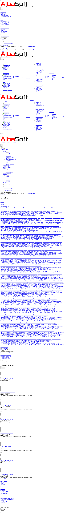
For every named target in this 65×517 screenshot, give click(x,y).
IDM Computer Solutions (34, 282)
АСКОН (17, 234)
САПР (51, 207)
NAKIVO (6, 260)
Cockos (25, 284)
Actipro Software (30, 320)
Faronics (28, 283)
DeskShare (8, 337)
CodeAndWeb (25, 267)
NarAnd (10, 276)
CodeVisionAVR (6, 342)
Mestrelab (38, 295)
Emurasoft (50, 240)
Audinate (55, 324)
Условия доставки (4, 494)
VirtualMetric (25, 312)
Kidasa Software (6, 284)
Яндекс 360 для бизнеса (27, 250)
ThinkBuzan (37, 243)
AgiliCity (48, 234)
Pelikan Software (22, 341)
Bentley (26, 230)
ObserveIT (19, 235)
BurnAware (29, 272)
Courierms (45, 282)
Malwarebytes (23, 345)
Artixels (50, 220)
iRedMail (36, 258)
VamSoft (41, 335)
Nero (11, 255)
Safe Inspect (53, 275)
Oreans (34, 295)
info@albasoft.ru (4, 45)
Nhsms (13, 230)
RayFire (30, 211)
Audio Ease (57, 258)
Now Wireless (52, 250)
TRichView (12, 256)
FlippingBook (14, 329)
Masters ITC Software (44, 222)
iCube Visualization (31, 254)
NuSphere (41, 322)
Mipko (29, 340)
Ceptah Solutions (17, 238)
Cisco (38, 309)
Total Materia (49, 344)
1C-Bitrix (17, 243)
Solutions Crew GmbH (25, 332)
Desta (34, 226)
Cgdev (11, 236)
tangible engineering (30, 270)
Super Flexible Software (40, 223)
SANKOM (53, 285)
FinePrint (56, 296)
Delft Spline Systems (42, 269)
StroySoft (33, 260)
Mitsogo (28, 229)
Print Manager (58, 260)
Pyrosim (29, 325)
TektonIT (26, 325)
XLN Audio (10, 339)
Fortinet (49, 287)
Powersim (53, 332)
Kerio (36, 252)
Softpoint (12, 254)
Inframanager (12, 284)
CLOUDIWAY (7, 256)
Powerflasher (39, 323)
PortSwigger (13, 280)
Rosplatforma (14, 258)
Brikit (25, 276)
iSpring (41, 245)
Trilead (3, 302)
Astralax (45, 263)
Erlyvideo (50, 317)
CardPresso (11, 242)
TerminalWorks (7, 332)
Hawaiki (44, 228)
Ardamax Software (55, 302)
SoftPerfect (48, 322)
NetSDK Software (30, 337)
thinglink (44, 335)
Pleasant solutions (6, 254)
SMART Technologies (57, 232)
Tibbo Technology (10, 298)
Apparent (52, 252)
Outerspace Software (33, 318)
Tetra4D (51, 258)
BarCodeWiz (14, 229)
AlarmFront (50, 260)
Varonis (19, 271)
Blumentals (41, 254)
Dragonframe (54, 223)
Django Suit (41, 271)
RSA (21, 215)
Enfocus (46, 223)
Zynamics (22, 279)
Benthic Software (15, 236)
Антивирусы (31, 207)
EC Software (6, 315)
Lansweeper (41, 242)
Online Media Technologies (9, 312)
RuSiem (5, 327)
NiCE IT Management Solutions (43, 299)
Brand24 (6, 232)
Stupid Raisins (51, 301)
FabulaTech (55, 339)
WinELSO (9, 285)
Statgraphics (38, 232)
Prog (23, 307)
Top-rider (33, 256)
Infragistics (37, 260)
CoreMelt (34, 291)
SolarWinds (41, 328)
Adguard (12, 334)
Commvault (11, 219)
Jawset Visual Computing (39, 311)
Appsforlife (16, 211)
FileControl (43, 277)
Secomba (36, 216)
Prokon (11, 231)
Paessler (20, 316)
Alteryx (53, 283)
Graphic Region (37, 300)
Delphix (27, 219)
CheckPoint (38, 251)
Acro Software (50, 329)
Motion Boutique (45, 340)
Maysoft (40, 218)
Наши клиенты (4, 487)
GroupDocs (20, 322)
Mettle (5, 270)
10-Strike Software (30, 336)
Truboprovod (24, 306)
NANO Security (45, 287)
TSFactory (37, 222)
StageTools (23, 231)
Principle (7, 239)
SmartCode (34, 247)
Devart (5, 311)
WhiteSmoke (6, 290)
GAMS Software (55, 317)
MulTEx (36, 284)
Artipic (59, 280)
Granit (13, 260)
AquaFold (25, 329)
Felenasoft (5, 230)
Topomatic (27, 316)
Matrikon (33, 343)
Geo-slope (54, 334)
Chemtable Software (40, 312)
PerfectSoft (57, 288)
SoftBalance (11, 238)
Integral (13, 271)
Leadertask (43, 314)
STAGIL (6, 250)
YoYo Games (23, 270)
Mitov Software (10, 272)
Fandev (7, 262)
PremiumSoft (6, 276)
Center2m (23, 298)
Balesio (49, 283)
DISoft (13, 216)
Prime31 (35, 220)
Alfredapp (46, 240)
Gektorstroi (28, 341)
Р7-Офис (8, 268)
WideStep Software (23, 224)
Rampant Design (52, 320)
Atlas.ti (21, 240)
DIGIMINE (31, 213)
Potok (24, 340)
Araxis (45, 231)
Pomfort (41, 235)
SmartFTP (46, 317)
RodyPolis (17, 312)
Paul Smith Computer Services (17, 318)
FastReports (17, 301)
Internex (32, 340)
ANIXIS (18, 240)
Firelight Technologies (47, 328)
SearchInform (32, 280)
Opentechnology (30, 317)
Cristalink (40, 293)
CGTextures (14, 306)
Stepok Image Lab (20, 251)
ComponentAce (25, 293)
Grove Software (30, 226)
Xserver (11, 222)
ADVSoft (55, 226)
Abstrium (22, 284)
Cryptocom (22, 343)
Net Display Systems (18, 226)
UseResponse (23, 304)
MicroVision (28, 243)
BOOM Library (47, 227)
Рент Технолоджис (16, 333)
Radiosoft (23, 316)
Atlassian (31, 231)
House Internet (34, 319)
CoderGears (6, 294)
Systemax (42, 304)
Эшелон (29, 260)
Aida (56, 332)
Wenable (32, 311)
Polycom (52, 292)
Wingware (33, 243)
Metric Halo (19, 306)
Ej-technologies (57, 292)
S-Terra (47, 335)
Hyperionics (49, 302)
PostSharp (25, 226)
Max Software (47, 303)
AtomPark (21, 300)
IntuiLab (17, 323)
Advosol (6, 333)
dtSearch (31, 253)
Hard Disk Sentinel (28, 331)
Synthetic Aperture (12, 270)
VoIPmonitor (23, 336)
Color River (45, 252)
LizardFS (40, 340)
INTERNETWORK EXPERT (28, 215)
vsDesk (6, 263)
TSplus (14, 237)
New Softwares (14, 244)
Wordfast (38, 327)
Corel (20, 243)
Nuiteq (47, 211)
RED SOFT (51, 324)
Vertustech (49, 291)
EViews (48, 286)
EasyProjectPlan (13, 326)
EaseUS (33, 211)
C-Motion (42, 279)
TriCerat (42, 300)
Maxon (36, 246)
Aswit (31, 247)
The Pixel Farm (43, 253)
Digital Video (28, 334)
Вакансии (3, 486)
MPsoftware (29, 303)
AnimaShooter (56, 236)
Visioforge (27, 318)
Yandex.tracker (18, 340)
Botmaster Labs (49, 331)
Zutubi (45, 275)
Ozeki (7, 275)
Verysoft (43, 303)
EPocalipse (39, 316)
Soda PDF (42, 264)
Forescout (46, 341)
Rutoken (59, 271)
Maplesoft (34, 312)
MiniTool (4, 216)
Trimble (16, 230)
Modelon (6, 245)
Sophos (16, 344)
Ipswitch (43, 294)
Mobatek (21, 312)
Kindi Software (54, 291)
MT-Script (44, 224)
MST (53, 256)
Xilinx (34, 222)
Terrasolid (22, 255)
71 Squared (39, 231)
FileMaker (20, 266)
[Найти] (2, 9)
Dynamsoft (24, 212)
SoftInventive (42, 326)
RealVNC (14, 212)
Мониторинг (47, 207)
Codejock (25, 221)
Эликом (13, 344)
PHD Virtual (9, 299)
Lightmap (9, 311)
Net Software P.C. (46, 245)
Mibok (35, 276)
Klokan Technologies (48, 339)
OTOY (12, 235)
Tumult (12, 251)
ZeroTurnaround (15, 322)
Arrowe (20, 293)
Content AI (11, 248)
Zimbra (37, 314)
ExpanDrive (6, 252)
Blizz (9, 245)
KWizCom (11, 343)
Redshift (24, 264)
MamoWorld (38, 302)
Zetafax (25, 223)
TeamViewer (59, 306)
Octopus (9, 235)
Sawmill (19, 287)
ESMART (49, 332)
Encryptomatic (36, 238)
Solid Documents (15, 341)
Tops (7, 270)
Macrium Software (49, 277)
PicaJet (9, 258)
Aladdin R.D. (14, 279)
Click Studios (31, 216)
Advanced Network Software (21, 268)
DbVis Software (37, 307)
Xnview (16, 275)
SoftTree (16, 287)
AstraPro (10, 247)
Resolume (33, 223)
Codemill (32, 237)
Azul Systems (26, 309)
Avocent (54, 220)
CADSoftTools (7, 274)
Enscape (57, 253)
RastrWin (36, 266)
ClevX (10, 341)
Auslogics (27, 231)
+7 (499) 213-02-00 (5, 36)
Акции (2, 483)
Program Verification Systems (53, 282)
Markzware (12, 332)
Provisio (50, 310)
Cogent (32, 342)
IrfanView (44, 234)
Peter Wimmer (29, 335)
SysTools (20, 220)
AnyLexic (9, 269)
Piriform (5, 323)
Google (26, 269)
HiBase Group (58, 218)
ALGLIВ (14, 246)
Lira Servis (11, 324)
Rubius (25, 259)
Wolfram (6, 220)
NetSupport (9, 322)
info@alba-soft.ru (31, 46)
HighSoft (31, 301)
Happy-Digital (42, 283)
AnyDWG (58, 334)
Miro (27, 244)
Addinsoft (30, 228)
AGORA (16, 298)
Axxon (53, 263)
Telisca (43, 318)
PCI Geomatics (8, 279)
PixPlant (46, 271)
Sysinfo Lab (42, 317)
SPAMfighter (25, 322)
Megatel (41, 307)
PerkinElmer (35, 345)
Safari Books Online (32, 308)
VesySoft (9, 278)
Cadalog (7, 248)
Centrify (20, 277)
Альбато (28, 274)
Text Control (51, 211)
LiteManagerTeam (11, 223)
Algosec (46, 284)
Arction (9, 229)
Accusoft (38, 279)
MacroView (25, 266)
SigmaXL (6, 306)
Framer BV (12, 295)
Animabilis (29, 329)
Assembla (11, 315)
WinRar (50, 319)
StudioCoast (55, 327)
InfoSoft (26, 232)
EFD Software (25, 256)
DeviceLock (30, 322)
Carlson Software (7, 266)
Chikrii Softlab (34, 323)
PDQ (45, 331)
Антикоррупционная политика (7, 499)
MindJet (6, 329)
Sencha (27, 277)
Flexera (25, 300)
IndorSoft (47, 319)
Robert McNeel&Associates (24, 237)
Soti (44, 271)
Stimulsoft (14, 316)
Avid (33, 279)
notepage (13, 278)
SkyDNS (17, 277)
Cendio (31, 332)
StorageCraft (44, 218)
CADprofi (54, 306)
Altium (49, 244)
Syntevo (7, 302)
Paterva (30, 291)
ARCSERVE (30, 244)
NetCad (16, 223)
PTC (52, 322)
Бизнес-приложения (18, 207)
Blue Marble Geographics (13, 310)
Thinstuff (50, 223)
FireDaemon (49, 232)
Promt (18, 253)
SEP (17, 267)
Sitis (22, 340)
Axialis (59, 252)
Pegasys (18, 215)
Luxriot (28, 280)
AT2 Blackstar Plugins (16, 276)
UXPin (11, 271)
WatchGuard (48, 336)
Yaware (28, 247)
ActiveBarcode (58, 278)
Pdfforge (54, 335)
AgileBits (11, 292)
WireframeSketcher (56, 322)
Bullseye (26, 218)
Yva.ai (22, 278)
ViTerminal (20, 339)
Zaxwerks (38, 298)
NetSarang (56, 301)
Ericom (22, 222)
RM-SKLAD (48, 285)
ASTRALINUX (31, 246)
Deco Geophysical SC (41, 285)
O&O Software (22, 234)
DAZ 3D (8, 236)
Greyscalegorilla (20, 263)
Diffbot (49, 252)
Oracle (3, 237)
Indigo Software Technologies (52, 280)
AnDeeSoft (38, 296)
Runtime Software (19, 247)
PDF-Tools (41, 282)
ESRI (30, 251)
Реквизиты (3, 489)
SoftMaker (33, 339)
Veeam (57, 220)
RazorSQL (46, 300)
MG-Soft (35, 237)
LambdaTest (25, 327)
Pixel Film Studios (33, 235)
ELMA (5, 298)
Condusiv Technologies (32, 230)
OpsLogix (36, 274)
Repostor (13, 340)
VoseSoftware (9, 267)
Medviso (26, 234)
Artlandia (52, 303)
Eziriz (58, 319)
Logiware (20, 223)
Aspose (28, 258)
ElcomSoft (24, 311)
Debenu (21, 272)
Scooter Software (11, 286)
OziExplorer (5, 247)
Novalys (29, 326)
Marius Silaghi (26, 287)
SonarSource (11, 328)
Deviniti (51, 226)
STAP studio (18, 325)
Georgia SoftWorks (32, 263)
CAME (28, 222)
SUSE (15, 319)
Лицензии (3, 490)
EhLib (13, 331)
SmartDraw (58, 326)
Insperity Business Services (49, 288)
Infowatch (35, 267)
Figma (32, 292)
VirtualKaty (27, 310)
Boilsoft (5, 269)
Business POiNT (6, 253)
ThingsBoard (46, 262)
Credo (31, 296)
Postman (5, 282)
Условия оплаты (4, 493)
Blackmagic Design (35, 329)
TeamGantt (19, 326)
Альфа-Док (22, 232)
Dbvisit (22, 259)
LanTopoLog (25, 239)
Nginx (22, 287)
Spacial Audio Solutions (49, 311)
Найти (2, 509)
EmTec (22, 325)
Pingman (29, 266)
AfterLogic (44, 261)
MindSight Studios (13, 314)
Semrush (14, 267)
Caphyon (38, 286)
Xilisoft (40, 211)
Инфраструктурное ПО (39, 207)
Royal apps (24, 214)
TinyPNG (46, 298)
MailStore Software (41, 272)
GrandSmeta (47, 327)
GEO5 (13, 301)
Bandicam (6, 347)
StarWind (44, 322)
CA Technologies (35, 218)
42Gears (34, 232)
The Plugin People (19, 327)
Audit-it (15, 328)
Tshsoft (6, 318)
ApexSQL (35, 341)
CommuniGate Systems (44, 278)
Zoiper (3, 322)
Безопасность (3, 207)
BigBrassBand (22, 301)
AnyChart (33, 325)
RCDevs (4, 291)
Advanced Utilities (18, 311)
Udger (42, 231)
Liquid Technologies (47, 247)
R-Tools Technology (32, 327)
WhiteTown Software (44, 296)
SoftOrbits (28, 345)
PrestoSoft (49, 218)
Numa (10, 252)
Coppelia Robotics (37, 324)
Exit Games (11, 214)
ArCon (23, 230)
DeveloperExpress (11, 250)
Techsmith (47, 226)
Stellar (42, 341)
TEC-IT (6, 328)
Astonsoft (38, 253)
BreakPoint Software (18, 214)
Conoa (42, 288)
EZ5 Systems (35, 301)
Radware (28, 264)
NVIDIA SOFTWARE (57, 344)
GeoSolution (18, 228)
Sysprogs (22, 308)
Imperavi (9, 234)
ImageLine (29, 285)
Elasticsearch (8, 291)
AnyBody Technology (25, 238)
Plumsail (23, 216)
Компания (8, 176)
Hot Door (48, 253)
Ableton (38, 319)
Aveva (15, 215)
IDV (16, 222)
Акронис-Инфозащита (20, 331)
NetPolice (45, 332)
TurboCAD (30, 232)
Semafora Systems (8, 261)
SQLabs (5, 293)
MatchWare (44, 323)
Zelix (8, 238)
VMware (54, 333)
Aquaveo (7, 309)
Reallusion (42, 298)
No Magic (31, 309)
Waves (50, 278)
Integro (43, 284)
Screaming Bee (20, 258)
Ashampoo (16, 227)
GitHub (19, 332)
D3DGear (18, 294)
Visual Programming (34, 271)
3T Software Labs (48, 333)
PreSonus (31, 293)
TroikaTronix (40, 246)
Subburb (29, 292)
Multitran (26, 343)
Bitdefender (11, 309)
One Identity (20, 274)
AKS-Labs (40, 284)
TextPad (34, 253)
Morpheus (20, 230)
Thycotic (32, 255)
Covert (22, 221)
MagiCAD (29, 252)
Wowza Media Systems (35, 334)
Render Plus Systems (36, 304)
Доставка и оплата (5, 491)
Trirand (5, 264)
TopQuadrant (29, 212)
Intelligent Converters (17, 285)
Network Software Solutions (16, 307)
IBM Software (27, 248)
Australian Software (12, 213)
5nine (48, 310)
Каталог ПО (8, 153)
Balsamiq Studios (8, 331)
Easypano (29, 223)
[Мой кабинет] (1, 135)
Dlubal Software (7, 287)
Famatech (10, 316)
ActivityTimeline (9, 300)
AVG (16, 271)
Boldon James (6, 303)
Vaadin (45, 264)
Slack (53, 242)
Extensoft (16, 269)
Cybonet (29, 319)
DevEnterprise (16, 320)
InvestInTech (10, 282)
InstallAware (34, 262)
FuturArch (27, 301)
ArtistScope (10, 333)
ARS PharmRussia (34, 261)
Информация (3, 495)
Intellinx (18, 272)
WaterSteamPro (25, 323)
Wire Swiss (27, 344)
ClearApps (14, 294)
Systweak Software (23, 296)
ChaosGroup (20, 267)
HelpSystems (32, 287)
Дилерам (2, 500)
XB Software (20, 329)
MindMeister (32, 310)
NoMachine (44, 236)
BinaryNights (26, 251)
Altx (7, 320)
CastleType (15, 282)
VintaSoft (58, 335)
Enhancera (36, 340)
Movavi (19, 222)
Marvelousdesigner (6, 307)
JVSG (35, 286)
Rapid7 (16, 335)
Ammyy (27, 216)
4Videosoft (20, 254)
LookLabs (42, 334)
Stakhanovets (37, 212)
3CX (6, 322)
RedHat (36, 310)
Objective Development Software (22, 262)
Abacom (50, 242)
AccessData (55, 262)
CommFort (30, 328)
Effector (15, 253)
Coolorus (53, 272)
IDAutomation (40, 252)
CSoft (14, 228)
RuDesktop (34, 251)
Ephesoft (5, 238)
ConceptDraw (7, 271)
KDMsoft (47, 294)
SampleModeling (35, 335)
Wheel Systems (17, 324)
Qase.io (42, 275)
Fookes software (22, 310)
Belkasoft (56, 244)
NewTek (31, 344)
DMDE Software (42, 226)
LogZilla (48, 256)
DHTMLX (46, 312)
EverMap (22, 299)
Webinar (57, 250)
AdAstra (39, 303)
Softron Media (53, 343)
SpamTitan (39, 277)
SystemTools (20, 211)
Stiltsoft (10, 294)
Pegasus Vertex (40, 332)
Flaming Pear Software (28, 227)
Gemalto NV (10, 320)
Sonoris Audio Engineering (22, 319)
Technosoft (34, 331)
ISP (38, 290)
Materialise (6, 310)
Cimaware (26, 228)
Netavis (25, 302)
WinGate (16, 259)
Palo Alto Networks (43, 329)
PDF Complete (46, 235)
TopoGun (41, 256)
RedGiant (42, 243)
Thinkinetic (24, 244)
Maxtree (5, 336)
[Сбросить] (1, 366)
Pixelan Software (39, 228)
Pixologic (35, 231)
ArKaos (19, 298)
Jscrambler (16, 317)
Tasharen (31, 314)
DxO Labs (51, 212)
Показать (3, 367)
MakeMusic (36, 336)
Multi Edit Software (25, 291)
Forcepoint (12, 226)
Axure (4, 248)
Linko (29, 290)
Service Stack (37, 317)
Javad (46, 260)
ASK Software (13, 268)
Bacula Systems (53, 248)
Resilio (29, 323)
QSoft (31, 245)
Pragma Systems (35, 328)
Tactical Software (56, 304)
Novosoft (11, 240)
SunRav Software (53, 235)
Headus (24, 253)
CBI (24, 318)
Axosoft (51, 245)
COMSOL (29, 286)
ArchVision (46, 242)
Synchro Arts (35, 293)
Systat (22, 239)
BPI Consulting (18, 278)
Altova (35, 302)
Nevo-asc (49, 290)
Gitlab (3, 318)
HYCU (51, 327)
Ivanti (17, 218)
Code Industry (30, 295)
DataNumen (48, 275)
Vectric (31, 341)
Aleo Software (42, 260)
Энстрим (39, 315)
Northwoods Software (42, 345)
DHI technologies (44, 292)
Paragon (51, 262)
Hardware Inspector (11, 323)
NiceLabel (19, 244)
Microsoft (13, 304)
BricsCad (7, 341)
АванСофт (17, 252)
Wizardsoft (12, 317)
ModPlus (17, 296)
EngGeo (49, 318)
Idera (32, 326)
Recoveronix (6, 214)
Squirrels (27, 213)
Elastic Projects (39, 308)
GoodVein (14, 239)
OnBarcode (18, 291)
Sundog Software (52, 326)
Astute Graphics (33, 248)
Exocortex (15, 231)
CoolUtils (40, 274)
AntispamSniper (17, 248)
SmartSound (30, 299)
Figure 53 (35, 332)
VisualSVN (16, 334)
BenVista (30, 218)
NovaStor (27, 298)
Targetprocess (7, 295)
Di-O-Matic (39, 234)
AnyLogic (25, 320)
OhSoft (8, 319)
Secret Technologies (16, 299)
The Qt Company (35, 278)
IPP (45, 304)
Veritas (20, 227)
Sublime (56, 227)
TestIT (43, 316)
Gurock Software (23, 286)
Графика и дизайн (10, 207)
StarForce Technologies (43, 301)
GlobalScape (26, 263)
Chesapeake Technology (32, 268)
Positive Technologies (45, 248)
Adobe (16, 308)
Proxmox (37, 254)
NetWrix (31, 345)
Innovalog (4, 243)
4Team (7, 216)
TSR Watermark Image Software (32, 242)
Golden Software (35, 240)
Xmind (5, 272)
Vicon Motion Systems (11, 345)
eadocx (48, 337)
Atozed (24, 339)
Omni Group (32, 283)
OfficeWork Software (10, 259)
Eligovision (24, 335)
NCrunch (47, 326)
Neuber (25, 271)
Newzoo (30, 262)
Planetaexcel (44, 337)
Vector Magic (17, 264)
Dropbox (53, 318)
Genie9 (28, 271)
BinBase (28, 253)
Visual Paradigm (25, 282)
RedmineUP (24, 285)
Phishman (12, 245)
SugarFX (6, 278)
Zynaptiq (58, 286)
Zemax (14, 243)
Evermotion (49, 263)
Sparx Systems (38, 288)
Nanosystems (32, 264)
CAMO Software (36, 244)
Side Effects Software (32, 234)
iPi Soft (32, 300)
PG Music (30, 269)
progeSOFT (5, 244)
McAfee (37, 291)
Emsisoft (33, 212)
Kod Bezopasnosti (14, 266)
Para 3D (32, 238)
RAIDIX (35, 292)
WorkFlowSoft (29, 240)
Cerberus (50, 213)
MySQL (22, 276)
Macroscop (27, 275)
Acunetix (29, 256)
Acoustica (39, 247)
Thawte (15, 235)
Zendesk (46, 283)
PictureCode (12, 308)
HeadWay (37, 283)
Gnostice (40, 236)
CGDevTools (44, 274)
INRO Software (12, 335)
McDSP (56, 311)
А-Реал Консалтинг (31, 333)
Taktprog (18, 232)
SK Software (6, 224)
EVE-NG (26, 328)
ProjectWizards (51, 284)
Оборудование (4, 481)
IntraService (12, 319)
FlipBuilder (43, 268)
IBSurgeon (25, 254)
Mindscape (4, 326)
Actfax (9, 296)
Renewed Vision (30, 224)
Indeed (26, 340)
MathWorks (18, 270)
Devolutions (15, 292)
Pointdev (4, 345)
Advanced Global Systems (40, 280)
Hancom (13, 252)
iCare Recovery (48, 272)
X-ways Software (40, 331)
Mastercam (15, 240)
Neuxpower (17, 260)
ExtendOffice (19, 212)
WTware (24, 314)
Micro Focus (52, 227)
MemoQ (10, 329)
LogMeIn (53, 218)
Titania (8, 242)
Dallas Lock (17, 284)
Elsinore (9, 293)
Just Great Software (18, 245)
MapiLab (6, 286)
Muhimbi (13, 327)
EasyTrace (40, 287)
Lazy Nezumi (44, 344)
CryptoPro (38, 263)
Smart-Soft (25, 258)
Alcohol (21, 253)
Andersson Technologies (20, 213)
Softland (42, 251)
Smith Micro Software (37, 344)
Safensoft (8, 326)
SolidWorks (11, 253)
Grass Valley (25, 211)
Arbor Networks (56, 212)
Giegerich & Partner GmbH (27, 220)
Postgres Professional (17, 336)
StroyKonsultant (24, 280)
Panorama (39, 248)
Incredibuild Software (12, 263)
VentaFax (22, 248)
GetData (44, 336)
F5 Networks (59, 314)
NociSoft (16, 332)
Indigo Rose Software (24, 246)
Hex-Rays (27, 288)
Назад (8, 152)
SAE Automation (18, 250)
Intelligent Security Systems (48, 267)
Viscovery (29, 236)
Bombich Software (51, 308)
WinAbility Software (38, 337)
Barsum (25, 247)
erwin (13, 261)
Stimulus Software (54, 274)
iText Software (35, 303)
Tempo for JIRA (24, 292)
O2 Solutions (37, 215)
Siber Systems (13, 293)
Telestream (21, 260)
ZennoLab (24, 333)
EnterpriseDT (36, 255)
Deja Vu (32, 324)
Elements (55, 245)
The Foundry (26, 235)
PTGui (14, 220)
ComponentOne (22, 334)
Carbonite (19, 309)
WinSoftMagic (7, 215)
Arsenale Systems (22, 337)
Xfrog (44, 254)
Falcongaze (37, 211)
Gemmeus (39, 237)
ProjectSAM (35, 269)
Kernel (61, 286)
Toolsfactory (31, 294)
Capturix (51, 335)
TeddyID (53, 336)
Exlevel (48, 250)
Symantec (32, 276)
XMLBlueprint (7, 255)
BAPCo (29, 302)
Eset (27, 307)
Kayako (19, 231)
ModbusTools (52, 234)
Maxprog (38, 267)
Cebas (48, 264)
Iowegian (5, 222)
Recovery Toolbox (8, 340)
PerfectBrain (19, 282)
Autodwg (7, 237)
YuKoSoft (26, 299)
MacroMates (11, 302)
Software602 (15, 315)
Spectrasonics (20, 275)
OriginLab (5, 285)
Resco (43, 213)
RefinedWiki (37, 264)
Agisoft (9, 244)
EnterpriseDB (41, 240)
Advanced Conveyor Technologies (20, 283)
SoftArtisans (51, 296)
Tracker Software (36, 245)
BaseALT (6, 212)
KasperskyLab (5, 301)
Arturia (25, 307)
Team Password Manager (25, 324)
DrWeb (8, 222)
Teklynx (12, 227)
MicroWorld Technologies (37, 250)
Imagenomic (6, 343)
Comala (5, 319)
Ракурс (4, 259)
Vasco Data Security (38, 213)
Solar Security (3, 211)
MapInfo (42, 244)
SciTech (28, 296)
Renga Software (12, 224)
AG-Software (29, 304)
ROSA (17, 337)
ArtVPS (20, 323)
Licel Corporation (33, 275)
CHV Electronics (38, 239)
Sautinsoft (34, 228)
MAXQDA (22, 295)
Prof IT (32, 302)
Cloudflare (9, 327)
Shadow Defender (7, 334)
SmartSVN (21, 320)
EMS (21, 333)
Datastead (11, 237)
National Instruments (38, 224)
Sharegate (5, 231)
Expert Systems (6, 292)
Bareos (39, 258)
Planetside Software (28, 279)
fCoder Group (53, 337)
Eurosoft (47, 269)
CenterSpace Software (18, 242)
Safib (7, 218)
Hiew (5, 218)
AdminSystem (17, 286)
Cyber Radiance (42, 333)
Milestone (6, 344)
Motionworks (34, 315)
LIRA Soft (30, 267)
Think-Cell (29, 306)
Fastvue (37, 226)
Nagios (46, 318)
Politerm (28, 276)
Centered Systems (36, 326)
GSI (11, 277)
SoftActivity (48, 236)
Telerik (2, 282)
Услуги (7, 170)
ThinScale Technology (12, 232)
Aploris (34, 314)
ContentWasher (5, 251)
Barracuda (14, 218)
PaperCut (18, 246)
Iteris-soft (33, 252)
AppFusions (6, 314)
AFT (7, 234)
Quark (22, 227)
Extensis (18, 343)
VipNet (26, 295)
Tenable (13, 262)
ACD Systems (19, 314)
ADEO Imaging (21, 344)
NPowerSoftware (42, 320)
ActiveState (48, 238)
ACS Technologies (23, 252)
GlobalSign (6, 240)
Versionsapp (42, 295)
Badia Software (21, 218)
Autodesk (24, 342)
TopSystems (16, 254)
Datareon (16, 256)
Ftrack (35, 320)
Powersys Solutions (16, 255)
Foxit (53, 319)
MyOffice (37, 256)
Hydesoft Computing (37, 306)
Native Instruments (50, 231)
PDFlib (42, 263)
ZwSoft (53, 328)
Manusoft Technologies (17, 290)
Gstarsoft (21, 236)
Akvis (51, 286)
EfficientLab (56, 242)
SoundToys (13, 296)
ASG (3, 287)
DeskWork (10, 301)
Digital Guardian (27, 255)
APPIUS (24, 277)
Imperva (34, 296)
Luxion (24, 242)
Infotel (21, 264)
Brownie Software (31, 284)
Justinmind (6, 258)
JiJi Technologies (9, 228)
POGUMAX (10, 336)
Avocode (20, 315)
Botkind (53, 260)
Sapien (9, 280)
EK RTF (26, 308)
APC (5, 304)
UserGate (47, 220)
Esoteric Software (20, 328)
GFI (6, 299)
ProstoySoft (9, 230)
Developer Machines (28, 278)
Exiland (55, 231)
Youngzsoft (28, 311)
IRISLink (39, 341)
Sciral (15, 251)
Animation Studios (20, 229)
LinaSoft (55, 277)
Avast (29, 307)
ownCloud (40, 216)
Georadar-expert (47, 309)
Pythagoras (18, 345)
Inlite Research (10, 243)
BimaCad (15, 339)
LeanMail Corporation (44, 258)
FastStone (35, 309)
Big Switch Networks (52, 298)
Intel (32, 306)
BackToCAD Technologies (15, 221)
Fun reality (48, 254)
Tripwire (44, 211)
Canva (42, 247)
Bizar (41, 267)
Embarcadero (53, 253)
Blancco (6, 296)
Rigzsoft (56, 252)
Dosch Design (57, 283)
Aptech (17, 293)
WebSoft (19, 308)
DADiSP (39, 275)
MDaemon (47, 237)
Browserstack (7, 308)
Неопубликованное (33, 277)
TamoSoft (14, 288)
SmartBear (59, 231)
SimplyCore (39, 318)
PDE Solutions (54, 287)
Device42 (10, 344)
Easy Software (25, 315)
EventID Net (31, 219)
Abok (49, 292)
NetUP (14, 343)
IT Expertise (13, 291)
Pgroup (12, 269)
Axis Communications (52, 271)
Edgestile (39, 268)
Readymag (14, 247)
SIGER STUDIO (40, 262)
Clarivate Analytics (45, 324)
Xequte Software (36, 227)
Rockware (11, 283)
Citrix (38, 320)
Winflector (18, 239)
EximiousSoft (10, 220)
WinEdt (18, 279)
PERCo (32, 307)
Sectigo (22, 228)
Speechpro (24, 219)
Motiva (47, 320)
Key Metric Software (55, 290)
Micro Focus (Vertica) (41, 220)
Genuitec (12, 337)
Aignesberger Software (39, 339)
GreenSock (6, 335)
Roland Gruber (7, 221)
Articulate (40, 261)
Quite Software (26, 294)
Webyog (25, 222)
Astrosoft (11, 290)
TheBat (31, 222)
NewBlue (10, 288)
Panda (8, 325)
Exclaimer (25, 274)
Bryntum (57, 337)
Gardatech (26, 260)
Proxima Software (30, 214)
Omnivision (23, 243)
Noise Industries (50, 345)
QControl (15, 272)
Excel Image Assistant (23, 317)
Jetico (40, 314)
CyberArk (25, 236)
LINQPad (6, 213)
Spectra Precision (16, 300)
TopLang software (33, 316)
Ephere (15, 337)
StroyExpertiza (24, 326)
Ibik (5, 341)
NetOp (6, 339)
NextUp (30, 312)
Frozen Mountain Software (19, 302)
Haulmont (30, 343)
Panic (17, 316)
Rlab (17, 339)
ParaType (36, 294)
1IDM (6, 226)
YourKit (25, 272)
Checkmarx (29, 300)
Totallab (27, 314)
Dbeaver (40, 294)
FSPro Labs (28, 339)
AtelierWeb (41, 309)
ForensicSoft (4, 277)
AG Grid (37, 333)
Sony (44, 327)
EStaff (26, 290)
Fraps (51, 256)
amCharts (45, 291)
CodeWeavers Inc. (21, 269)
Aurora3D (10, 216)
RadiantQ (32, 274)
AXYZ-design (44, 306)
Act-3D (4, 228)
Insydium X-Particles (48, 243)
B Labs (48, 274)
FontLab (20, 256)
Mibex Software (32, 288)
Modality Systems (32, 298)
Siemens (10, 239)
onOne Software (31, 239)
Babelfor (58, 222)
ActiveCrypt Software (20, 288)
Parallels (9, 318)
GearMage (10, 212)
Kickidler (22, 271)
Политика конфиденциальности (7, 498)
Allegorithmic (44, 302)
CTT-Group (49, 306)
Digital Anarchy (11, 275)
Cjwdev (8, 277)
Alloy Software (50, 323)
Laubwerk (30, 315)
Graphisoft (41, 336)
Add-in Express (42, 238)
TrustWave (52, 244)
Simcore (10, 262)
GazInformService (14, 274)
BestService (7, 317)
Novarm (17, 237)
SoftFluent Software (43, 255)
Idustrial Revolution (48, 334)
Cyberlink (10, 218)
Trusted (13, 277)
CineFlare (20, 342)
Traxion (12, 287)
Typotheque (28, 261)
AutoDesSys (44, 308)
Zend (11, 342)
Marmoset (59, 332)
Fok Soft (6, 235)
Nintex (14, 222)
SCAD (17, 220)
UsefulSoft (6, 280)
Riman (22, 235)
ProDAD (33, 266)
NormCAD (44, 239)
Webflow (4, 262)
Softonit (9, 251)
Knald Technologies (34, 290)
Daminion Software (11, 264)
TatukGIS (39, 292)
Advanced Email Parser (13, 303)
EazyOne (45, 250)
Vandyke (17, 224)
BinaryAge (54, 243)
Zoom (5, 242)
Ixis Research (36, 322)
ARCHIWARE (6, 219)
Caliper (53, 213)
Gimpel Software (18, 216)
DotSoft (59, 311)
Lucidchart (18, 280)
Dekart (19, 259)
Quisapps (41, 327)
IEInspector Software (44, 212)
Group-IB (41, 291)
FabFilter (38, 235)
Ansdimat (13, 311)
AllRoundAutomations (22, 303)
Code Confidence (49, 304)
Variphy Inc (8, 211)
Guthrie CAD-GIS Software (20, 261)
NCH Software (34, 285)
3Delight (44, 256)
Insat (24, 275)
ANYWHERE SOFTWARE (41, 343)
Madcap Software (7, 227)
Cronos (25, 229)
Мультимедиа (26, 207)
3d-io (54, 258)
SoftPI (56, 319)
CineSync (8, 231)
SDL (22, 309)
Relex (11, 246)
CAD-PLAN (42, 215)
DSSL (5, 267)
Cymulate (15, 309)
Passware (10, 260)
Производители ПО (5, 479)
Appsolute (43, 237)
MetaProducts (44, 315)
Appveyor (12, 215)
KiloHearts (8, 304)
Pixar (52, 236)
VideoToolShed (53, 264)
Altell (9, 226)
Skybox (23, 290)
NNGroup (6, 288)
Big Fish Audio (44, 232)
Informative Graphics (52, 222)
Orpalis (35, 279)
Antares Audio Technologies (51, 314)
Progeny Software (43, 286)
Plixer (7, 316)
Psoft (23, 223)
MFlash (48, 343)
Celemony (50, 312)
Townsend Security (18, 219)
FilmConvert (43, 319)
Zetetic (12, 211)
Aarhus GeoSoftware (42, 310)
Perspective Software (26, 245)
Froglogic (46, 213)
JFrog (5, 246)
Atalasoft (10, 306)
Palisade (57, 275)
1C (45, 251)
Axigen (36, 287)
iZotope (21, 294)
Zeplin (24, 240)
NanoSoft (35, 299)
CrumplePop (6, 324)
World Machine (34, 272)
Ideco (33, 286)
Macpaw (6, 223)
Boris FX (42, 227)
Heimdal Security (12, 325)
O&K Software (18, 304)
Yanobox (13, 234)
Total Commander (34, 236)
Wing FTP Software (43, 290)
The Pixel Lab (17, 295)
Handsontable (15, 342)
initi (12, 285)
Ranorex (51, 299)
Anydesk (54, 286)
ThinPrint (20, 335)
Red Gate (53, 278)
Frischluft (32, 258)
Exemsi (19, 292)
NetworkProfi (28, 342)
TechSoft (46, 244)
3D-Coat (8, 246)
